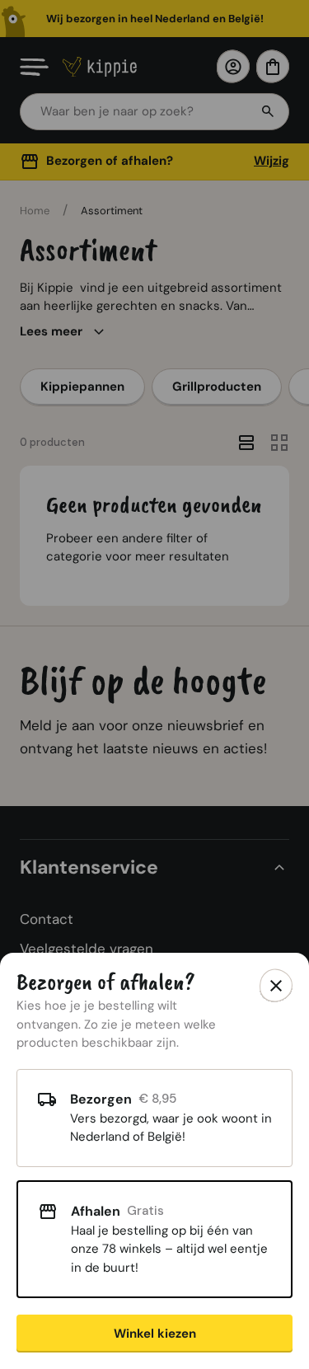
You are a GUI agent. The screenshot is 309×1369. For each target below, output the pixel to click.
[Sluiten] (276, 985)
